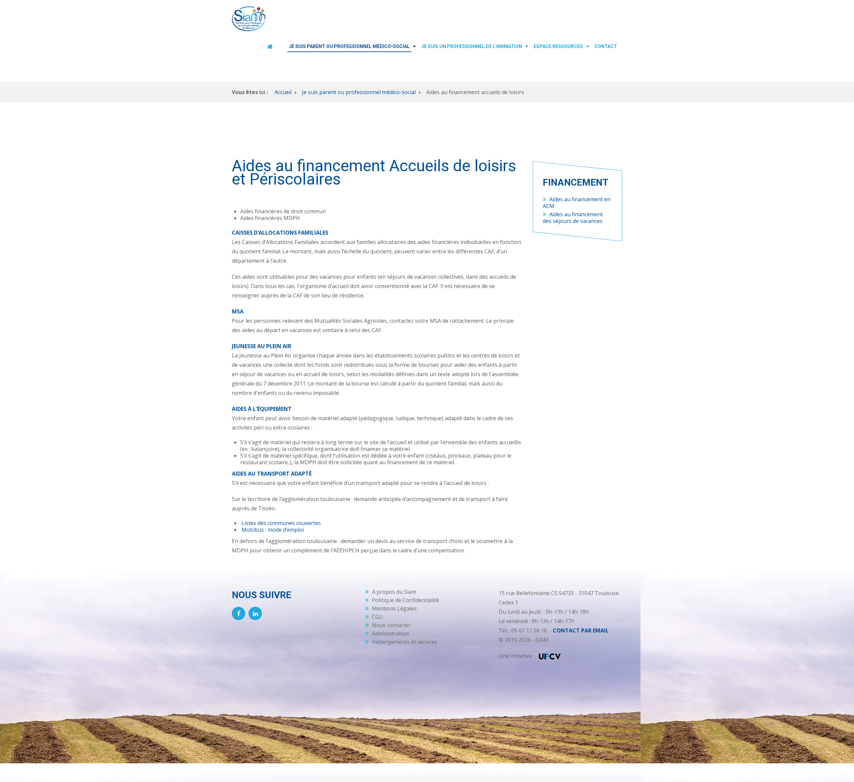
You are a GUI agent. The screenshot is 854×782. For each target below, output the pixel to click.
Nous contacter (391, 625)
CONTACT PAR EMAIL (581, 630)
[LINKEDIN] (255, 613)
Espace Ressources (558, 46)
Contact (605, 46)
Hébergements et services (404, 641)
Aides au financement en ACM (576, 203)
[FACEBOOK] (238, 613)
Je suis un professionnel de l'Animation (471, 46)
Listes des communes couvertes (281, 523)
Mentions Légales (394, 608)
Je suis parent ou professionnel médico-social (349, 46)
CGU (377, 616)
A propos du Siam (394, 591)
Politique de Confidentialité (405, 600)
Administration (390, 633)
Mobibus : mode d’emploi (273, 529)
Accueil (283, 92)
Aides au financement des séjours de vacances (573, 218)
